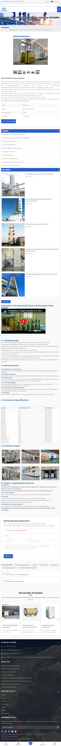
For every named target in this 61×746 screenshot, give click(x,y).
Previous (3, 619)
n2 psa (34, 565)
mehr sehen (28, 176)
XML (14, 738)
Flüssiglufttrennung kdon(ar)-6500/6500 (36, 224)
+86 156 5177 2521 (18, 1)
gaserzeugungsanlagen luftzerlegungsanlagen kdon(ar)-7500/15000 (38, 200)
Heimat (13, 30)
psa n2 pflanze (43, 565)
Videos (3, 707)
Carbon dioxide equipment (10, 158)
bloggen (3, 710)
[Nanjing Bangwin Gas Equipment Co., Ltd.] (4, 9)
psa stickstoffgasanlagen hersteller (27, 567)
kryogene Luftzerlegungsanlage (10, 669)
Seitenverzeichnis (6, 738)
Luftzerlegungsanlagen (7, 675)
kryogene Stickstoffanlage (8, 687)
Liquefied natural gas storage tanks (13, 162)
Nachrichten (4, 704)
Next (58, 619)
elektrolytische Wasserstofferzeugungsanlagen (16, 138)
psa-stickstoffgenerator (9, 567)
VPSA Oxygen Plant (8, 155)
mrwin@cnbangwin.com (14, 650)
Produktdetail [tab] (6, 301)
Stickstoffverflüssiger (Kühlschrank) (48, 626)
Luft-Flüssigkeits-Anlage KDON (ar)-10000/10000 (39, 174)
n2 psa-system (54, 565)
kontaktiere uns (5, 713)
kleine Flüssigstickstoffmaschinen (12, 148)
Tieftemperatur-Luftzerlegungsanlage (13, 134)
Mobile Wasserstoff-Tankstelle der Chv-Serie (29, 626)
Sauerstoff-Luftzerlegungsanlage (10, 666)
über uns (3, 698)
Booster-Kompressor (8, 151)
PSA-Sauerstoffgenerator (9, 141)
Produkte (3, 701)
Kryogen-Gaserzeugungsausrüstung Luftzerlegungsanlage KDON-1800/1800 (41, 250)
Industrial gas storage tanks (10, 165)
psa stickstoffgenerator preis (22, 565)
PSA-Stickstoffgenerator (9, 144)
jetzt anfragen (7, 121)
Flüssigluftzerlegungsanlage (9, 672)
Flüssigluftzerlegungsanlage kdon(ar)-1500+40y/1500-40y (41, 274)
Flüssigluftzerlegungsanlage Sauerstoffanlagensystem (16, 678)
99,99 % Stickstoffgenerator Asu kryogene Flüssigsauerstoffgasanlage (10, 626)
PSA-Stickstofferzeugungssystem (19, 530)
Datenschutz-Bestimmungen (25, 738)
